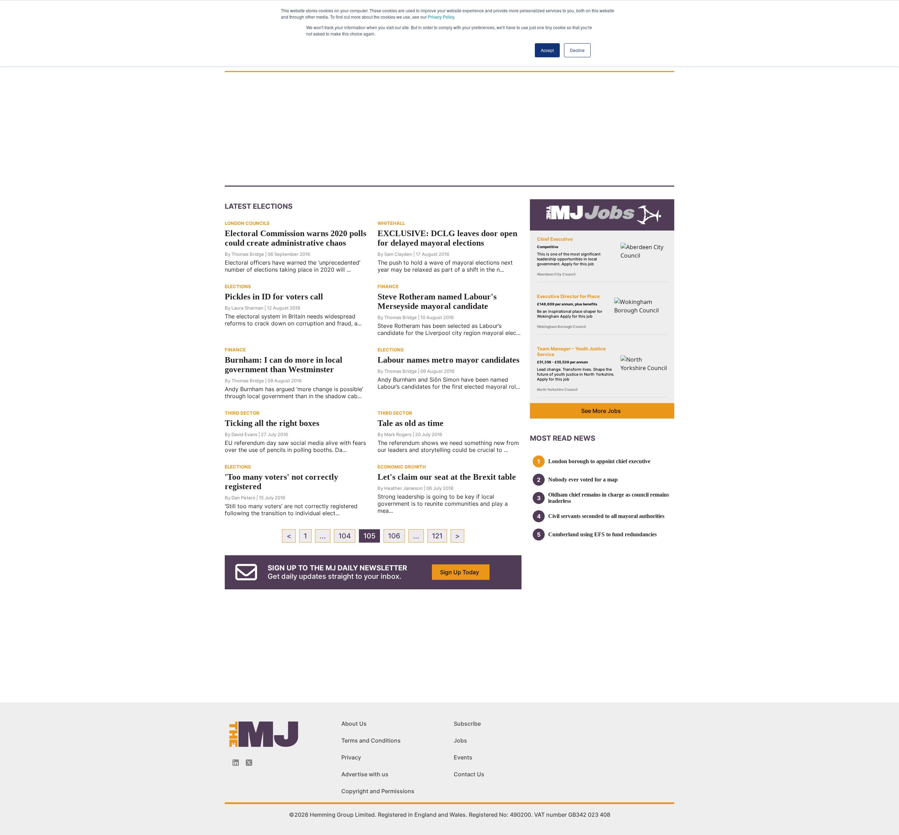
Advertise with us (364, 774)
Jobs (460, 740)
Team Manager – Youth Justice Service (571, 351)
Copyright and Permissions (377, 791)
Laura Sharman (247, 308)
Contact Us (469, 774)
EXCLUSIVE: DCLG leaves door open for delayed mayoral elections (447, 238)
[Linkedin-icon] (235, 762)
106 (394, 536)
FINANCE (388, 286)
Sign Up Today (459, 572)
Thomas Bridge (247, 254)
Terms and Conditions (371, 740)
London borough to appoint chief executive (599, 461)
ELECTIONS (238, 286)
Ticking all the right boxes (272, 423)
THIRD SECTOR (242, 413)
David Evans (244, 434)
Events (463, 757)
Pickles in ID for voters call (274, 296)
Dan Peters (243, 497)
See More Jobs (601, 410)
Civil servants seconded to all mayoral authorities (606, 516)
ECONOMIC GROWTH (402, 467)
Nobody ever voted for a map (583, 480)
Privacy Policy (441, 17)
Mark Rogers (398, 434)
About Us (354, 723)
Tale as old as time (411, 423)
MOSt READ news (562, 438)
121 (437, 536)
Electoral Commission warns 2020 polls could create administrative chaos (295, 238)
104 (345, 536)
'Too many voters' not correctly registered (281, 481)
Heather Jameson (403, 488)
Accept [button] (547, 50)
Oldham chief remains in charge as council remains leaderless (608, 498)
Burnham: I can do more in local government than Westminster (283, 364)
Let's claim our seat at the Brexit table (447, 476)
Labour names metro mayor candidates (448, 359)
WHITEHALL (391, 223)
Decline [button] (577, 50)
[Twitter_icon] (249, 762)
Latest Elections (259, 206)
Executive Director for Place (568, 296)
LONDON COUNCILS (247, 223)
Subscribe (467, 723)
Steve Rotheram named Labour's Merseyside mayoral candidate (437, 301)
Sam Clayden (398, 254)
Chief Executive (555, 239)
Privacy (351, 757)
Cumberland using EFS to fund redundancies (602, 534)
